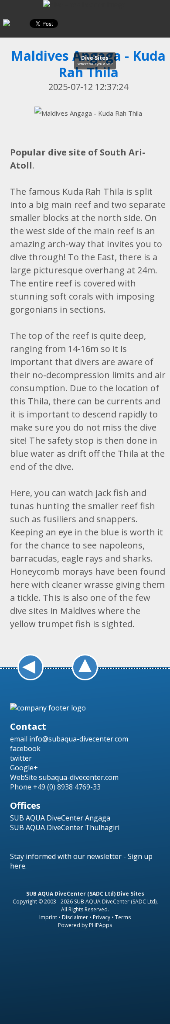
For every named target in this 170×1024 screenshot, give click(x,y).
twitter (21, 758)
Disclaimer (75, 917)
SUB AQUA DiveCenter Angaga (60, 818)
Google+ (24, 767)
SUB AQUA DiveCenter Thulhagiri (64, 827)
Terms (123, 917)
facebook (25, 748)
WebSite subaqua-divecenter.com (64, 777)
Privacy (101, 917)
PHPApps (100, 925)
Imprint (48, 917)
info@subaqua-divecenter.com (78, 739)
